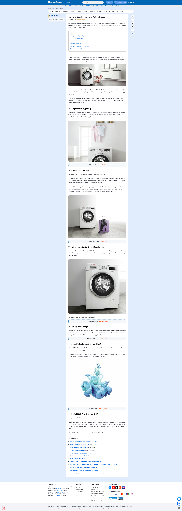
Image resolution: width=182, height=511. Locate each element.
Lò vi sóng (95, 5)
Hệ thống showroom (121, 2)
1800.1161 (110, 2)
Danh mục (69, 2)
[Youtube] (113, 487)
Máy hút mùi (107, 5)
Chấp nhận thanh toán (114, 491)
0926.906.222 (60, 492)
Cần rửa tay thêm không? (76, 43)
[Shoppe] (120, 487)
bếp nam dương (103, 408)
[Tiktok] (116, 487)
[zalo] (179, 504)
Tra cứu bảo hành (95, 487)
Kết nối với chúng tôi (113, 484)
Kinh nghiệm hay (54, 15)
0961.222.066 (60, 490)
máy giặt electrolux (103, 321)
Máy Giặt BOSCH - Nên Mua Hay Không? (80, 458)
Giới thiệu (78, 487)
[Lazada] (123, 487)
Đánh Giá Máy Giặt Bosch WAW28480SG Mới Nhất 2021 (84, 467)
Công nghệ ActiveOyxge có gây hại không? (80, 46)
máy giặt (103, 165)
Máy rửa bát (70, 5)
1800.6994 (56, 493)
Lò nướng (73, 11)
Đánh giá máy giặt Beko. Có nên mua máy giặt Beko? (83, 441)
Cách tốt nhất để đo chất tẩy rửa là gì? (79, 48)
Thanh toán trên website (96, 497)
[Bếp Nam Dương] (55, 2)
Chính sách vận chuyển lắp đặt (97, 493)
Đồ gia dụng (99, 11)
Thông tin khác (95, 484)
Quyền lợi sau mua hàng (96, 500)
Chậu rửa (101, 5)
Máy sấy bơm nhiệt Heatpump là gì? (79, 447)
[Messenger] (179, 499)
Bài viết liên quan (73, 438)
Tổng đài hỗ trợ (52, 484)
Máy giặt (117, 5)
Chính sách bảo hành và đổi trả (98, 495)
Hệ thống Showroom (80, 489)
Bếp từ (64, 5)
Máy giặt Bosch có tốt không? (77, 450)
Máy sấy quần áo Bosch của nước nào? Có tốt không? (83, 453)
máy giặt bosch (103, 241)
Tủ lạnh (75, 5)
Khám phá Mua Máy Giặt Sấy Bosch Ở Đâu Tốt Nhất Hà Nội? (85, 470)
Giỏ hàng (131, 2)
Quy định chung (94, 489)
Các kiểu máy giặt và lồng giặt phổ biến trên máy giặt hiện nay (85, 461)
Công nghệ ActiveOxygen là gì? (77, 36)
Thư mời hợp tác (79, 491)
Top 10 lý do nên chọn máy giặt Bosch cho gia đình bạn (84, 456)
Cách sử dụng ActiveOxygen (76, 38)
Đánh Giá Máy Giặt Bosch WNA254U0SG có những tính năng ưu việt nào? (88, 473)
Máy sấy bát (115, 11)
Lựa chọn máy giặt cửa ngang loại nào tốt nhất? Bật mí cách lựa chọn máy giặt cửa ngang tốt (93, 464)
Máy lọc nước (82, 5)
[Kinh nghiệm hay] (132, 33)
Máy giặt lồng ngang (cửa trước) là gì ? (80, 444)
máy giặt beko (103, 338)
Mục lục (72, 33)
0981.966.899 (57, 495)
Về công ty (78, 484)
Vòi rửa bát (92, 11)
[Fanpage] (109, 487)
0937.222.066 (59, 488)
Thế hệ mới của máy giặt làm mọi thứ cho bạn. (81, 41)
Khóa (113, 5)
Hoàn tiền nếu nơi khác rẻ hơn (97, 491)
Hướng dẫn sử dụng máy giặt (56, 19)
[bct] (112, 499)
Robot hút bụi (89, 5)
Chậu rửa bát (107, 11)
